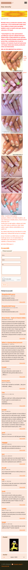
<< (4, 557)
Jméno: (3, 255)
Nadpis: (3, 259)
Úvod (2, 18)
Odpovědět (22, 302)
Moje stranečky (6, 7)
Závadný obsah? (18, 564)
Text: (3, 264)
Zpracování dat (5, 566)
